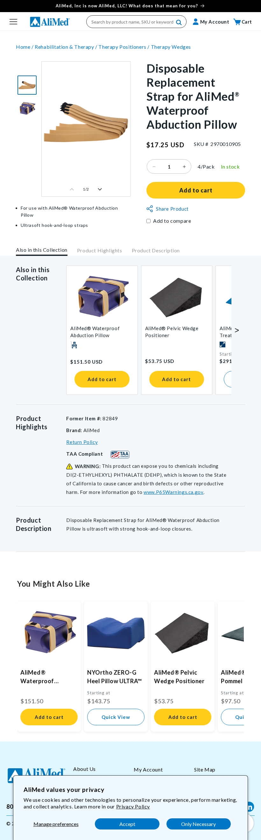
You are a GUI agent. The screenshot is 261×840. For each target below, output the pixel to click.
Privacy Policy (133, 806)
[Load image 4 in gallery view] (27, 108)
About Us (84, 769)
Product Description (156, 250)
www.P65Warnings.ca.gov (173, 492)
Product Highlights (99, 250)
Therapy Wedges (171, 47)
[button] (13, 22)
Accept (127, 824)
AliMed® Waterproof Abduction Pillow (95, 331)
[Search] (179, 23)
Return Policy (82, 442)
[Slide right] (100, 189)
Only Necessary (198, 824)
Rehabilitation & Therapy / (66, 47)
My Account (148, 769)
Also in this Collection (41, 250)
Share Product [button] (172, 209)
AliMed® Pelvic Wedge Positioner (172, 331)
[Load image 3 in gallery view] (27, 85)
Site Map (204, 769)
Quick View (116, 717)
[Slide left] (72, 189)
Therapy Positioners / (124, 47)
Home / (25, 47)
